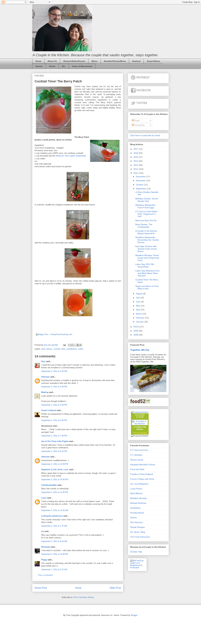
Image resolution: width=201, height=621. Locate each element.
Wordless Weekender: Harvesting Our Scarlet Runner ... (147, 240)
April (138, 309)
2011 (135, 173)
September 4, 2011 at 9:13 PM (54, 451)
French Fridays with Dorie (142, 479)
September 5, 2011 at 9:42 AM (54, 541)
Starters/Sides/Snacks (74, 61)
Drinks (52, 66)
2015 (136, 157)
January (140, 321)
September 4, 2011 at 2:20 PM (54, 371)
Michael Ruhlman (138, 503)
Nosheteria (135, 508)
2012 (136, 169)
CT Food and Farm (139, 450)
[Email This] (69, 345)
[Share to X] (75, 345)
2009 (136, 331)
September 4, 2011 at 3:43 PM (54, 387)
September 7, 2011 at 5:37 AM (54, 569)
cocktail (56, 349)
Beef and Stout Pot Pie (145, 220)
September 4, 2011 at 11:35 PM (54, 492)
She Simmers (136, 522)
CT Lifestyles (136, 455)
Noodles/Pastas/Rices (115, 61)
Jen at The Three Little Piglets (54, 441)
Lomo (43, 498)
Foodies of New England (141, 474)
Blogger (134, 615)
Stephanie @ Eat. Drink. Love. (55, 469)
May (138, 305)
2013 (136, 165)
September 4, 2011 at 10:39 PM (54, 464)
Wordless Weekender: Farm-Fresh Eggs (145, 206)
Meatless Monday (138, 498)
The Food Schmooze (140, 537)
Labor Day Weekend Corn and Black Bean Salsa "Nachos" (147, 273)
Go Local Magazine (139, 484)
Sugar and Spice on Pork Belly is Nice (147, 287)
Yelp (140, 551)
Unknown (45, 377)
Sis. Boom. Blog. (138, 532)
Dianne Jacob (136, 460)
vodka (80, 349)
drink (63, 349)
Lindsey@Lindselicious (52, 516)
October (140, 184)
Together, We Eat (139, 350)
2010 (136, 326)
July (138, 297)
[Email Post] (64, 345)
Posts (136, 120)
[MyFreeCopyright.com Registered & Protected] (137, 567)
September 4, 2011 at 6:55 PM (54, 420)
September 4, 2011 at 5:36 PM (54, 405)
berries (49, 349)
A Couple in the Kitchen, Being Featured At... (146, 232)
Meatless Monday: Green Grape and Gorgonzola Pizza (147, 257)
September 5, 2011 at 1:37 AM (54, 526)
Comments (139, 125)
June (138, 302)
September (141, 188)
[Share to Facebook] (77, 345)
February (140, 318)
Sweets (39, 66)
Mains (95, 61)
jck (42, 531)
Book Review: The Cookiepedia (143, 225)
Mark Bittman (136, 493)
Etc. (64, 66)
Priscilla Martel (137, 513)
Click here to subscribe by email (145, 135)
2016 (136, 153)
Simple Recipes (137, 527)
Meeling (44, 392)
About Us (52, 61)
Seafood (136, 61)
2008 (136, 335)
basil (43, 349)
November (141, 180)
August (139, 293)
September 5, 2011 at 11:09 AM (54, 554)
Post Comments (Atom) (84, 597)
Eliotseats (45, 547)
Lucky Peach (136, 488)
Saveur (133, 517)
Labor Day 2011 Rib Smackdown (144, 265)
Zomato (133, 551)
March (139, 314)
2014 (136, 161)
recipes (143, 433)
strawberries (72, 349)
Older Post (115, 588)
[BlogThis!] (72, 345)
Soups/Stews (153, 61)
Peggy (44, 560)
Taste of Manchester (82, 66)
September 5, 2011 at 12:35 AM (54, 510)
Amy (43, 361)
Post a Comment (45, 575)
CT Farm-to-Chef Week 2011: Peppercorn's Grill (146, 214)
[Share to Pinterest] (80, 345)
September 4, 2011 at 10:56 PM (54, 479)
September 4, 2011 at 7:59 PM (54, 436)
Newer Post (41, 588)
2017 (136, 149)
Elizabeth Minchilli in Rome (142, 464)
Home (38, 61)
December (141, 176)
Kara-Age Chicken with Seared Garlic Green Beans (146, 248)
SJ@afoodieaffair (49, 485)
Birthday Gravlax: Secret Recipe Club (146, 199)
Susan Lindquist (48, 410)
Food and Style (137, 469)
